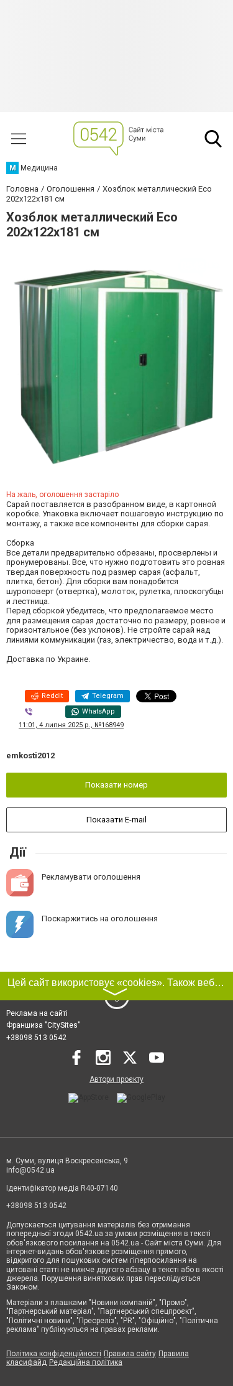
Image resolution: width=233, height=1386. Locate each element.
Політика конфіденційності (53, 1353)
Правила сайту (130, 1353)
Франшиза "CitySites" (43, 1025)
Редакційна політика (85, 1362)
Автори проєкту (116, 1079)
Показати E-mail (116, 819)
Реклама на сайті (37, 1013)
